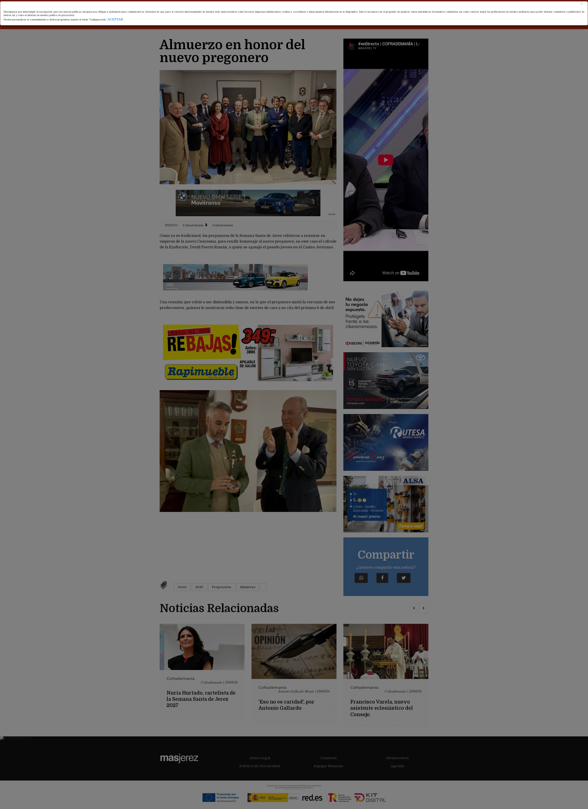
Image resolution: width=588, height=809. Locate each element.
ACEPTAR (115, 19)
